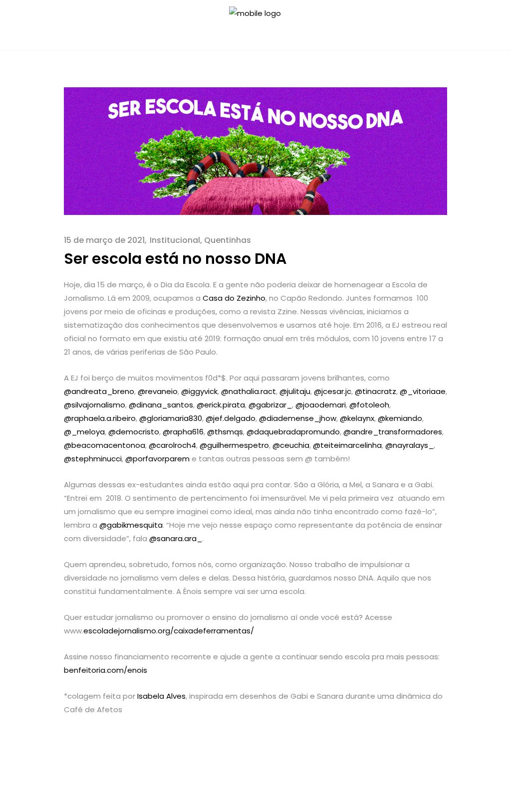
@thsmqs (225, 431)
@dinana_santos (161, 404)
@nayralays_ (409, 445)
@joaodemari (320, 404)
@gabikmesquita (131, 525)
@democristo (133, 431)
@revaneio (158, 391)
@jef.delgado (231, 418)
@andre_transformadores (392, 431)
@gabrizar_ (270, 404)
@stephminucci (93, 458)
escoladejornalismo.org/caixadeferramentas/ (168, 630)
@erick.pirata (221, 404)
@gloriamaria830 (170, 418)
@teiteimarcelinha (347, 445)
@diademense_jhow (297, 418)
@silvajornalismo (94, 404)
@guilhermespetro (234, 445)
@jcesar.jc (332, 391)
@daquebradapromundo (293, 431)
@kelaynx (357, 418)
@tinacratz (375, 391)
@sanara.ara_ (175, 538)
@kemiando (400, 418)
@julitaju (294, 391)
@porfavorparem (157, 458)
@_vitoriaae (423, 391)
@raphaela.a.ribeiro (100, 418)
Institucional (175, 240)
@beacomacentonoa (104, 445)
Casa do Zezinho (234, 298)
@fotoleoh (369, 404)
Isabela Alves (161, 696)
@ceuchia (290, 445)
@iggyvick (199, 391)
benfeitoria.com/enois (105, 670)
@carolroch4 (172, 445)
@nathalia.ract (248, 391)
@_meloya (84, 431)
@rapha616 (183, 431)
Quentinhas (227, 240)
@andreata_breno (99, 391)
